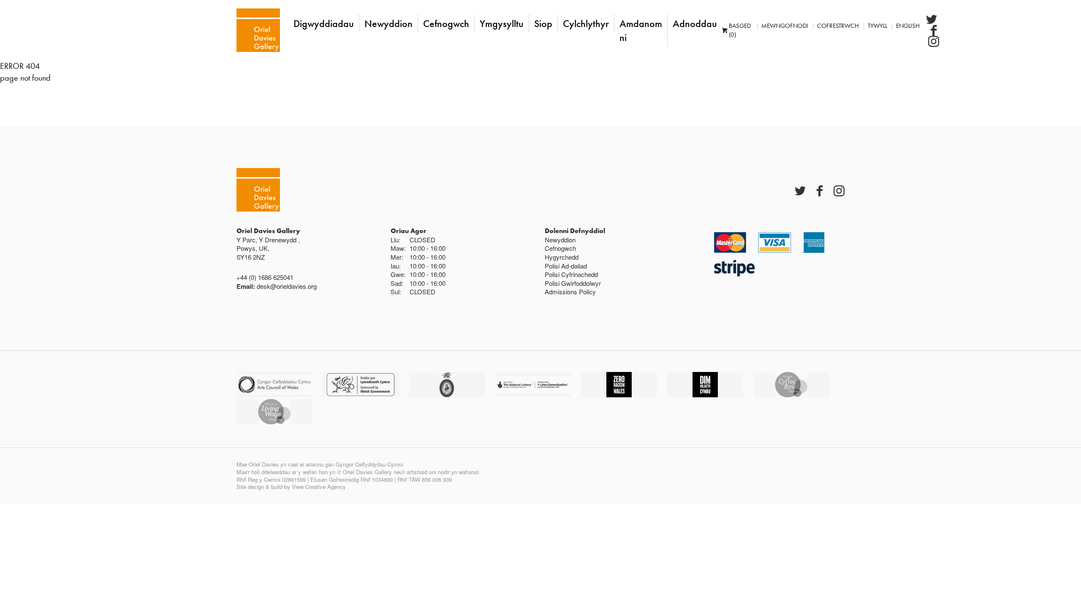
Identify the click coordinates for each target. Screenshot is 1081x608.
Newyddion (388, 23)
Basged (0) (740, 30)
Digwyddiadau (323, 23)
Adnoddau (695, 23)
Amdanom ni (640, 30)
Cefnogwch (446, 23)
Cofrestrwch (838, 26)
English (908, 26)
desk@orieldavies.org (287, 286)
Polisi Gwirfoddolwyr (573, 283)
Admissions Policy (570, 291)
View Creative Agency (319, 487)
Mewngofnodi (784, 26)
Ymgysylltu (502, 23)
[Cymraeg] (258, 30)
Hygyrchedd (562, 256)
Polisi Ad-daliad (566, 265)
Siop (543, 23)
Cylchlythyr (586, 23)
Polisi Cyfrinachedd (571, 274)
